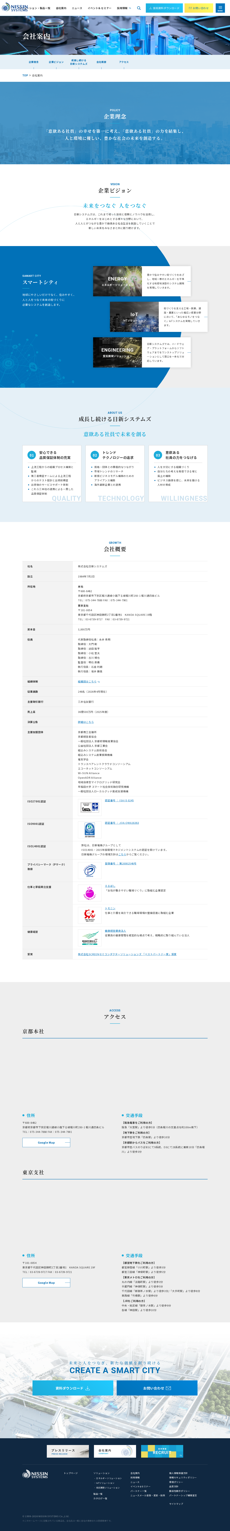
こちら (122, 854)
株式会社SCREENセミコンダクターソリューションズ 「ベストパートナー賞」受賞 (127, 954)
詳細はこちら (86, 722)
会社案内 (135, 1473)
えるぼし (110, 886)
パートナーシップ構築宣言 (183, 1495)
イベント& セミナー (100, 8)
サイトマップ (176, 1503)
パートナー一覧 (138, 1491)
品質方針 (173, 1486)
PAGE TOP (220, 1509)
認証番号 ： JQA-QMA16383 (122, 823)
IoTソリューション (105, 1482)
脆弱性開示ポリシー (179, 1491)
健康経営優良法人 (115, 930)
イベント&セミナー (140, 1486)
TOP (25, 75)
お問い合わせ (153, 1388)
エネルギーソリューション (109, 1478)
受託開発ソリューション (108, 1487)
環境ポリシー (176, 1482)
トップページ (71, 1473)
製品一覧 (98, 1493)
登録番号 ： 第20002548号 (121, 863)
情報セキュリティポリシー (183, 1477)
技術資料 (166, 8)
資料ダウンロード (70, 1388)
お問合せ (201, 8)
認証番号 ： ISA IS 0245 (119, 800)
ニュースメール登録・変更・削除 (147, 1495)
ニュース (77, 8)
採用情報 (122, 8)
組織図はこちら (87, 681)
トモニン (110, 908)
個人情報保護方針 (178, 1473)
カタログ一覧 (100, 1498)
